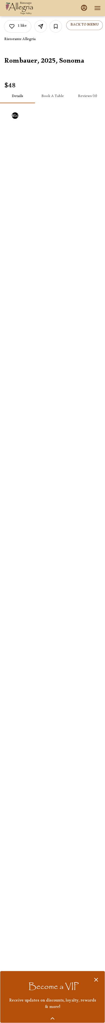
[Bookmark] (56, 26)
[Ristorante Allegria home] (28, 8)
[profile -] (84, 8)
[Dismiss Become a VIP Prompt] (96, 979)
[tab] (17, 96)
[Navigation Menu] (97, 8)
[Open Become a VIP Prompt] (52, 1018)
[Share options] (41, 26)
